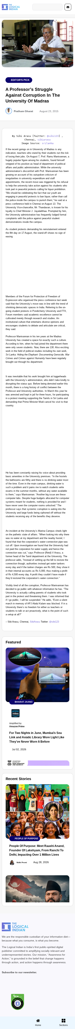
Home (38, 1025)
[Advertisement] (37, 267)
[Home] (38, 1020)
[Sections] (12, 1019)
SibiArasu (35, 621)
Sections (12, 1026)
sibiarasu (44, 139)
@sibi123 (53, 136)
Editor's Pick (20, 79)
